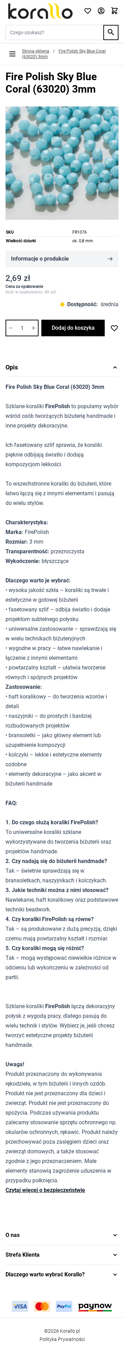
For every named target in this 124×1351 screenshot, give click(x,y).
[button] (62, 1235)
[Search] (110, 32)
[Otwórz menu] (12, 54)
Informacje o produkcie (40, 258)
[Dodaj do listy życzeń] (114, 328)
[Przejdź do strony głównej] (40, 11)
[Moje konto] (101, 11)
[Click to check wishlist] (88, 11)
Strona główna (35, 51)
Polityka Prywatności (62, 1339)
